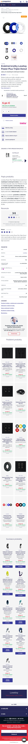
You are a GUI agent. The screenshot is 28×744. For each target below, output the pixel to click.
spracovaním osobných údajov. (17, 739)
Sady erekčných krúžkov (7, 308)
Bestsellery (4, 313)
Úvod (2, 8)
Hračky (7, 8)
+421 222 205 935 (8, 330)
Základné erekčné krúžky (6, 11)
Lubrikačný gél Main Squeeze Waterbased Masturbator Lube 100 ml (12, 95)
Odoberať (14, 734)
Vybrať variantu (20, 622)
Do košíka (7, 566)
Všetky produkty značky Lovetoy (14, 695)
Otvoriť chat (14, 333)
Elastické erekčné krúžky (7, 310)
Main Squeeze (9, 93)
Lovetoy (3, 63)
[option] (14, 157)
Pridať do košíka (14, 115)
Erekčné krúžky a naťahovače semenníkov (10, 9)
